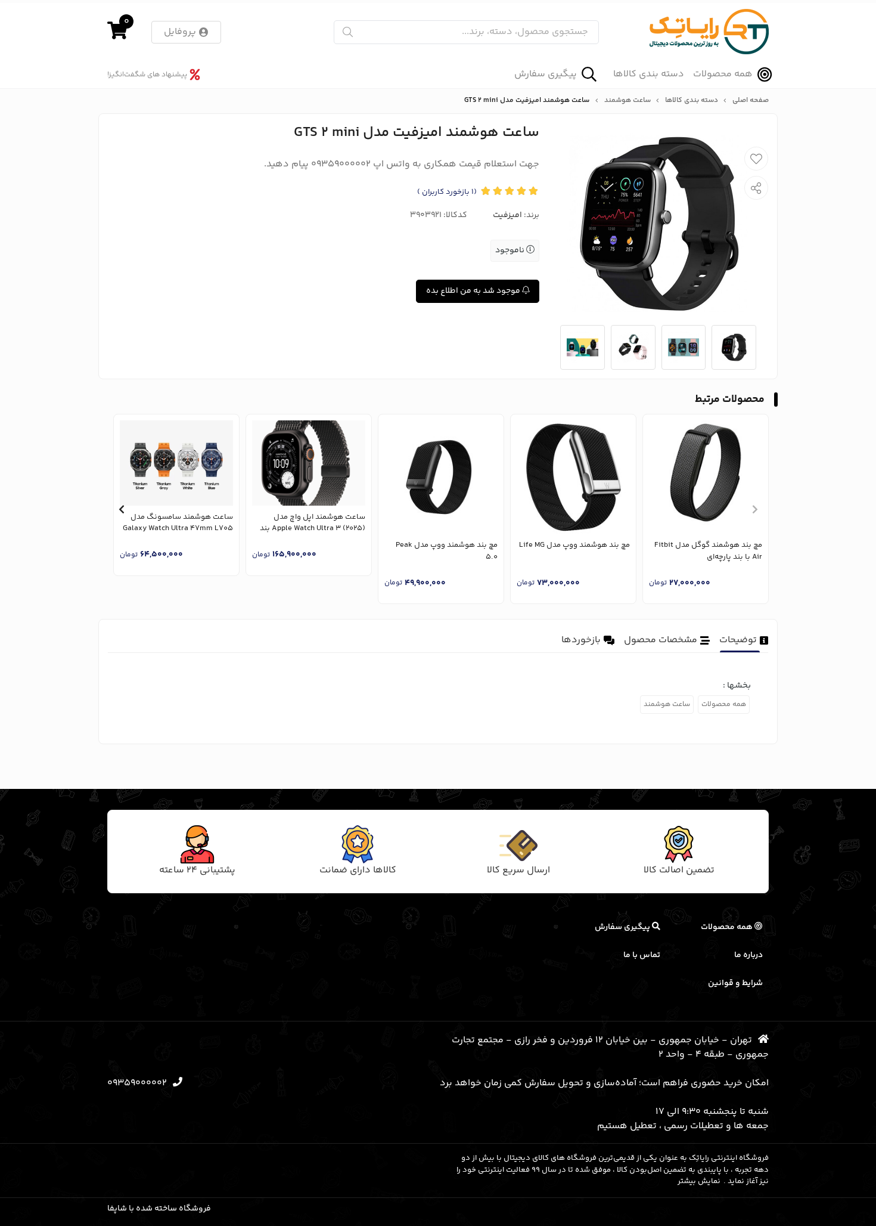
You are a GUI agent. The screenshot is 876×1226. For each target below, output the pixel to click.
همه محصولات (723, 74)
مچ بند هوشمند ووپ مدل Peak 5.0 (447, 551)
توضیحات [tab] (738, 640)
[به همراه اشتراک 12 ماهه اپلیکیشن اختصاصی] (441, 477)
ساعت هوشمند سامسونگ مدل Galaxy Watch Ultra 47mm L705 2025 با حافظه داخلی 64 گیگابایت (177, 523)
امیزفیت (507, 215)
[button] (755, 509)
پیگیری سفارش (545, 74)
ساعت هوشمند (627, 100)
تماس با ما (641, 955)
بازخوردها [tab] (581, 640)
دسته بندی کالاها (648, 74)
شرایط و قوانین (735, 983)
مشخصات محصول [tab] (660, 640)
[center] (348, 32)
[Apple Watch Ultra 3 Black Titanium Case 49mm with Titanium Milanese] (308, 463)
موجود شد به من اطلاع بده (474, 291)
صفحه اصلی (750, 100)
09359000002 (137, 1083)
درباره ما (748, 955)
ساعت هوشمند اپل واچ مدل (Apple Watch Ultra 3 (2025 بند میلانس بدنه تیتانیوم (312, 523)
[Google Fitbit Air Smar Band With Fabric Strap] (705, 477)
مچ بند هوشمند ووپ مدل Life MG (574, 545)
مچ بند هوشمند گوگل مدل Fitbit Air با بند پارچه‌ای (708, 551)
